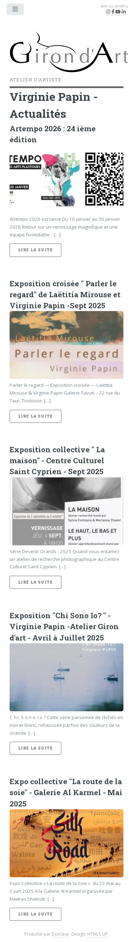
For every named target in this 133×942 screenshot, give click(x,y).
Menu (16, 10)
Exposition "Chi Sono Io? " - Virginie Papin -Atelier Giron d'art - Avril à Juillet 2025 (64, 626)
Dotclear (60, 934)
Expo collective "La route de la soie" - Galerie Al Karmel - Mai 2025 (66, 792)
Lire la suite (35, 249)
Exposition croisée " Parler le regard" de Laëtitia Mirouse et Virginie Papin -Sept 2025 (65, 294)
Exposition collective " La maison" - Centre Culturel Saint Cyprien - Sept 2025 (57, 460)
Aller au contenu (114, 6)
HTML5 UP (97, 934)
